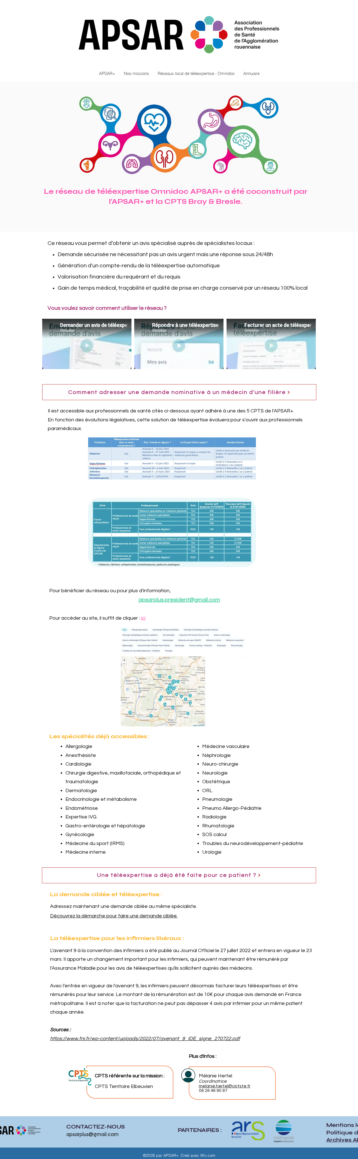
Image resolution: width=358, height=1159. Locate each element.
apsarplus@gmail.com (92, 1134)
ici (143, 618)
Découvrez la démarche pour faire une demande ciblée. (114, 916)
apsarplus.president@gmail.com (179, 600)
